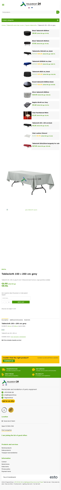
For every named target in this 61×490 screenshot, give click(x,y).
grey (12, 336)
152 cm (10, 326)
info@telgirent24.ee (28, 482)
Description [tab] (5, 320)
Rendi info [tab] (27, 320)
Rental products (6, 448)
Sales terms (5, 466)
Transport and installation (9, 453)
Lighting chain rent (27, 484)
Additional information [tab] (16, 320)
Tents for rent (47, 482)
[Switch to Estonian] (32, 8)
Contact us (8, 361)
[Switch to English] (28, 8)
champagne (22, 336)
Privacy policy (6, 469)
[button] (30, 20)
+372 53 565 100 (18, 482)
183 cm (16, 326)
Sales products (6, 450)
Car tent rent (36, 484)
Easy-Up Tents (9, 484)
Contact (4, 462)
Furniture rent (17, 484)
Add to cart (21, 302)
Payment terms (6, 471)
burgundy (16, 336)
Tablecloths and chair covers (15, 25)
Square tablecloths (31, 25)
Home (3, 25)
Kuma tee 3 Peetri (38, 482)
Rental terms (5, 464)
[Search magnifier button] (57, 12)
